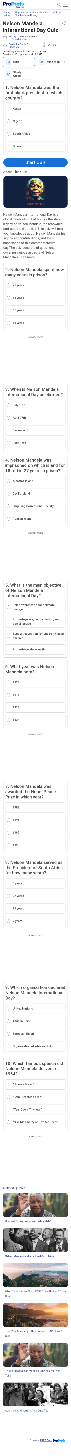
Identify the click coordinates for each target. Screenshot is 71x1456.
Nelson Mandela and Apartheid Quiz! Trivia (29, 1256)
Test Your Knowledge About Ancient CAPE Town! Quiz (33, 1333)
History (12, 36)
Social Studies (19, 39)
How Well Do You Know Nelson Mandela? (28, 1221)
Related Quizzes (14, 1188)
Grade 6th (14, 47)
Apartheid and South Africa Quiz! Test (27, 1410)
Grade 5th (25, 44)
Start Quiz (35, 162)
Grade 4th (14, 44)
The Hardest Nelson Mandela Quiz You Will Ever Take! (32, 1373)
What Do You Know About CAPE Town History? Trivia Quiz (35, 1294)
